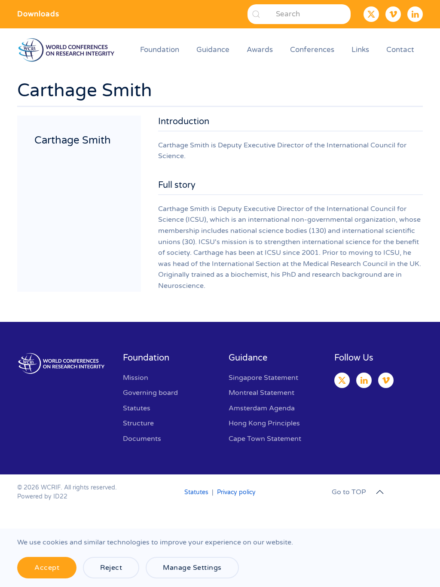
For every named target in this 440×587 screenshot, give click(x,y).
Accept (46, 567)
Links (360, 49)
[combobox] (299, 14)
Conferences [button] (312, 49)
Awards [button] (260, 49)
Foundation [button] (159, 49)
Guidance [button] (212, 49)
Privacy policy (236, 492)
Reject (111, 567)
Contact (400, 49)
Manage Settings (192, 567)
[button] (380, 492)
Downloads (38, 13)
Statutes (196, 492)
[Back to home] (67, 49)
